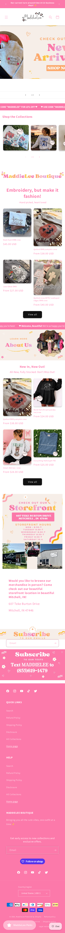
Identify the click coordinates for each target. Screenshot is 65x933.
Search (9, 710)
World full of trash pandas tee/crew (45, 411)
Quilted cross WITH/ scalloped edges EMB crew (46, 299)
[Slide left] (25, 157)
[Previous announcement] (5, 4)
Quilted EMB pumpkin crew (45, 249)
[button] (6, 17)
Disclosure (11, 732)
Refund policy (49, 917)
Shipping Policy (14, 725)
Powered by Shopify (33, 917)
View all (32, 314)
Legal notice (44, 926)
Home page (12, 746)
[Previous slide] (25, 95)
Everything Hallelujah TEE (45, 460)
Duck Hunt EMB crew (12, 240)
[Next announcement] (59, 4)
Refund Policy (13, 717)
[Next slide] (39, 95)
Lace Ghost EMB (10, 286)
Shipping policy (49, 921)
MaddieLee (20, 917)
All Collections (13, 739)
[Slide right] (39, 157)
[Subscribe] (55, 643)
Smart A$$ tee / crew (12, 468)
